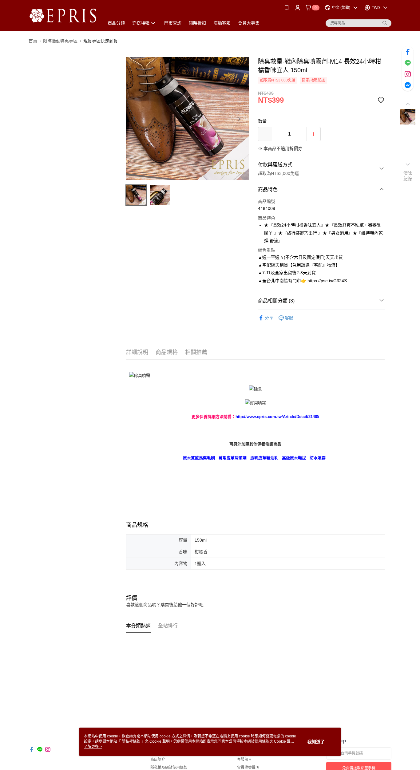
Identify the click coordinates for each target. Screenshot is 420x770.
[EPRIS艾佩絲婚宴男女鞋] (63, 16)
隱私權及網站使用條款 (168, 767)
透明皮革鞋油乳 (264, 457)
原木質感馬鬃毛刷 (199, 457)
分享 (269, 317)
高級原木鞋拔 (294, 457)
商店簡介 (157, 759)
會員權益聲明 (248, 767)
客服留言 (244, 759)
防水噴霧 (318, 457)
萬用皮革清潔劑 (233, 457)
